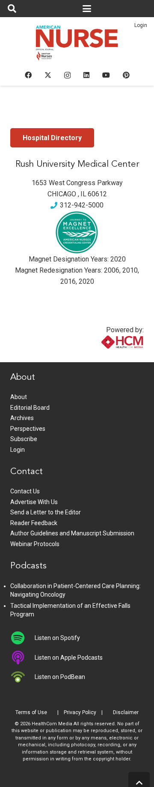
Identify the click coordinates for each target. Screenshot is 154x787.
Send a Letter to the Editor (45, 512)
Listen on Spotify (57, 637)
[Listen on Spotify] (22, 638)
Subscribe (23, 439)
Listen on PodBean (60, 676)
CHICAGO (61, 194)
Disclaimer (126, 712)
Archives (22, 418)
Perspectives (27, 428)
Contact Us (25, 491)
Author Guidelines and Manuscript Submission (72, 533)
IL (83, 194)
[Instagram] (67, 75)
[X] (47, 75)
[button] (12, 8)
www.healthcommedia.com (104, 357)
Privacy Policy (80, 712)
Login (140, 25)
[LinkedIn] (86, 75)
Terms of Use (31, 712)
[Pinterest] (126, 75)
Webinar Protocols (34, 544)
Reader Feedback (33, 523)
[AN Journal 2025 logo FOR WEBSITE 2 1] (77, 45)
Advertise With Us (34, 502)
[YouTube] (106, 75)
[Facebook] (28, 75)
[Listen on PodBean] (22, 677)
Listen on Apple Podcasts (69, 657)
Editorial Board (30, 407)
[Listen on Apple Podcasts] (22, 657)
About (18, 397)
